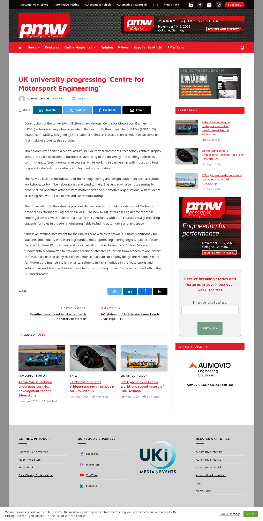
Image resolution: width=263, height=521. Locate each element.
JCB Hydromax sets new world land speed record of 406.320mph (142, 386)
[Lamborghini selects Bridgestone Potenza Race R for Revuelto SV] (93, 358)
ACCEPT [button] (250, 513)
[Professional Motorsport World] (44, 25)
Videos (123, 47)
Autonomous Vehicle (98, 4)
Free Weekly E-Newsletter (35, 475)
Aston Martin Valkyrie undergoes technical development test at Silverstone (35, 388)
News (32, 47)
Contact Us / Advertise (33, 451)
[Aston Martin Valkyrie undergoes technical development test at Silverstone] (41, 358)
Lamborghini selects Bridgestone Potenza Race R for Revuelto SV (92, 386)
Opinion (107, 47)
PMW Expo (176, 47)
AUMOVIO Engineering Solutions (210, 384)
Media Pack (171, 4)
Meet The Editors (29, 459)
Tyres (73, 375)
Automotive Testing (67, 4)
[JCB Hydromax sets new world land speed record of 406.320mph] (144, 358)
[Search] (242, 47)
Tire (155, 4)
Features (52, 47)
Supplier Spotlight (148, 47)
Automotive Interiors (34, 4)
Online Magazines (78, 47)
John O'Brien (40, 98)
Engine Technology (134, 375)
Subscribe (234, 4)
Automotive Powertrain (132, 4)
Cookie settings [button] (229, 514)
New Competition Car (32, 375)
